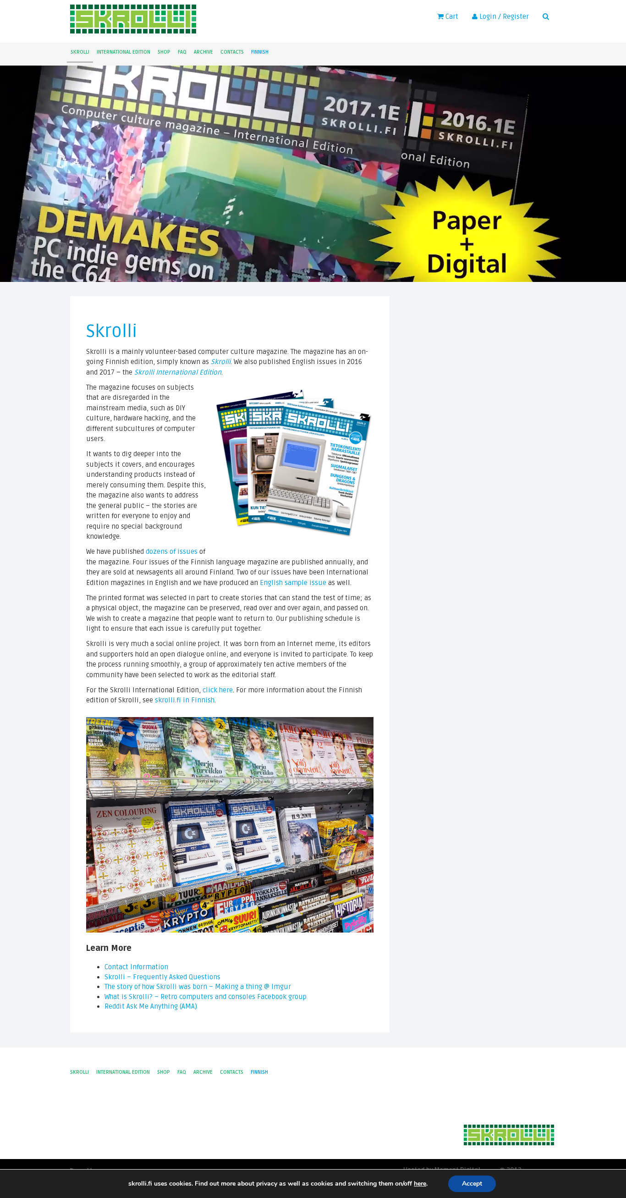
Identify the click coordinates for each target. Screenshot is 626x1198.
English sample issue (293, 583)
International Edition (123, 52)
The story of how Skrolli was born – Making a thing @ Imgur (197, 987)
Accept (472, 1183)
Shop (164, 52)
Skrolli (80, 52)
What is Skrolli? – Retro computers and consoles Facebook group (205, 997)
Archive (203, 52)
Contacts (232, 52)
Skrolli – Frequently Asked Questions (162, 977)
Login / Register (503, 16)
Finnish (260, 52)
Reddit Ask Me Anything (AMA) (150, 1006)
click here (218, 690)
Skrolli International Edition (177, 372)
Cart (451, 16)
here (420, 1184)
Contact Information (136, 967)
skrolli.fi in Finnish (184, 700)
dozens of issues (172, 551)
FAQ (182, 52)
